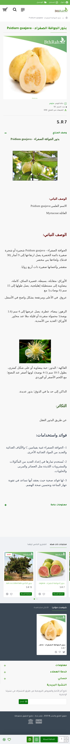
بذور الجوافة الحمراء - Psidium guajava (50, 583)
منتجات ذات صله (58, 544)
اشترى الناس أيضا (37, 544)
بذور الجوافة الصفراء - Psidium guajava (51, 645)
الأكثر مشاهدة (41, 608)
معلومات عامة (59, 505)
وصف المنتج (60, 133)
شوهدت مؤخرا (59, 608)
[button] (37, 599)
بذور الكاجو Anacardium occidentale (18, 583)
